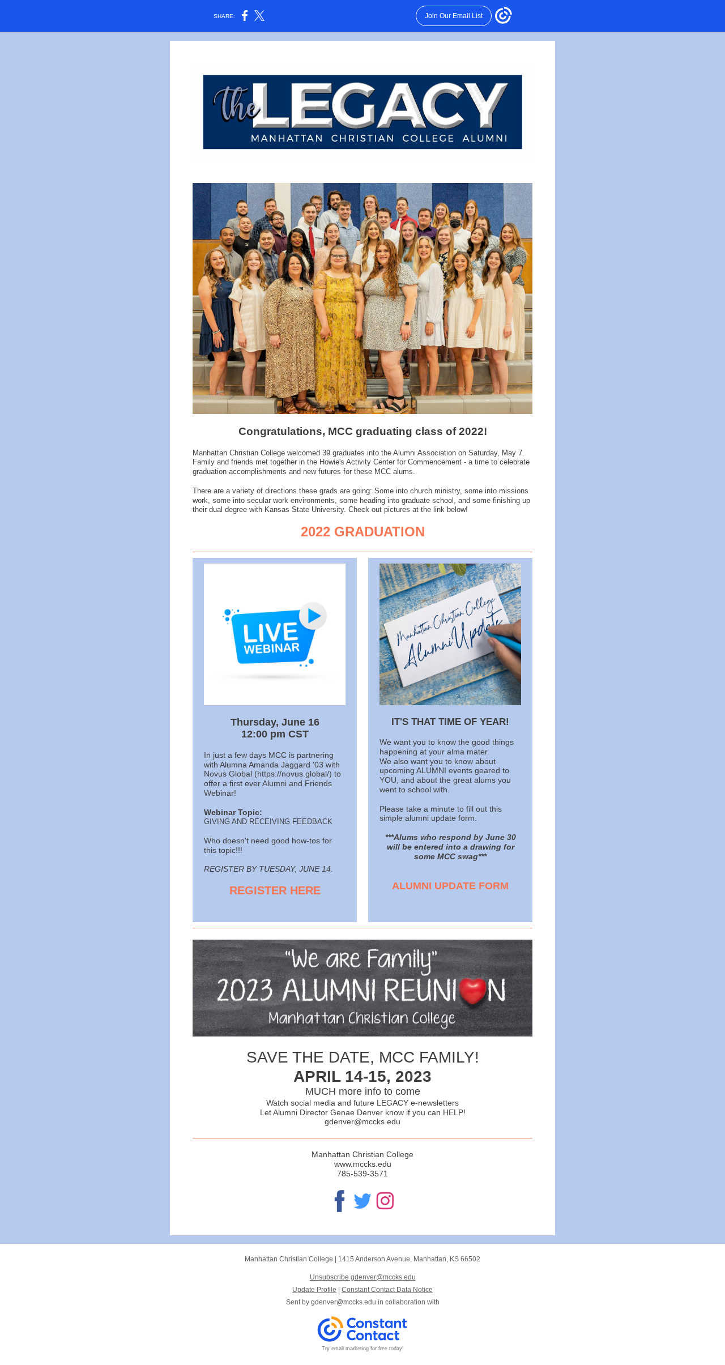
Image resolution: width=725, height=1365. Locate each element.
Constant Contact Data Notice (387, 1290)
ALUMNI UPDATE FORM (450, 885)
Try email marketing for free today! (363, 1348)
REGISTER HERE (275, 890)
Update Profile (314, 1290)
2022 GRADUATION (363, 531)
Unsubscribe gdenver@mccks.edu (363, 1277)
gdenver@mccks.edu (343, 1302)
